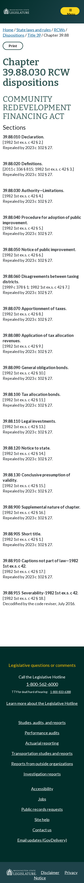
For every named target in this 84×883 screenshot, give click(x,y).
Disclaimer (50, 872)
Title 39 (34, 35)
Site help (42, 819)
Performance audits (42, 732)
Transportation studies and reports (42, 753)
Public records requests (42, 809)
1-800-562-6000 (42, 684)
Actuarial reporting (42, 743)
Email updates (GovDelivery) (42, 840)
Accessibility (42, 788)
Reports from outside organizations (42, 763)
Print (13, 46)
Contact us (42, 829)
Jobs (42, 798)
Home (8, 29)
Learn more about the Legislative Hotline (42, 703)
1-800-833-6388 (60, 692)
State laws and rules (33, 29)
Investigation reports (42, 773)
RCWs (59, 29)
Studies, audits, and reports (42, 722)
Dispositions (13, 35)
